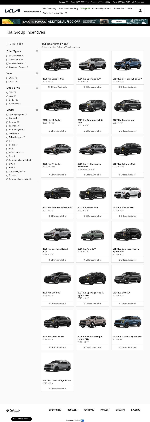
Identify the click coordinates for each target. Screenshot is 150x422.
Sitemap (120, 410)
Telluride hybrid (17, 137)
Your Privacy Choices (73, 420)
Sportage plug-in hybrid (21, 160)
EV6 (12, 164)
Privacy (104, 410)
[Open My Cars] (139, 11)
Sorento (14, 122)
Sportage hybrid (18, 114)
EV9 (12, 167)
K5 (11, 148)
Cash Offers (16, 59)
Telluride (14, 133)
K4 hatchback (16, 152)
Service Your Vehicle (123, 8)
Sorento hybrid (17, 129)
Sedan (13, 100)
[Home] (12, 11)
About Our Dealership (53, 13)
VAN (12, 96)
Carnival (14, 118)
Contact (72, 410)
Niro (12, 156)
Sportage (14, 126)
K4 (11, 141)
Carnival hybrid (17, 171)
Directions (54, 410)
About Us (88, 410)
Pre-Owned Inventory (68, 8)
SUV (12, 92)
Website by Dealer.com (13, 410)
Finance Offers (17, 63)
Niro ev (13, 175)
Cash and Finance (18, 67)
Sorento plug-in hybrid (20, 179)
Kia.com (135, 410)
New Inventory (49, 8)
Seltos (13, 145)
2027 (13, 81)
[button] (57, 70)
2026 (13, 78)
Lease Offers (16, 56)
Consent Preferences (21, 419)
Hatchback (15, 104)
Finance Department (101, 8)
